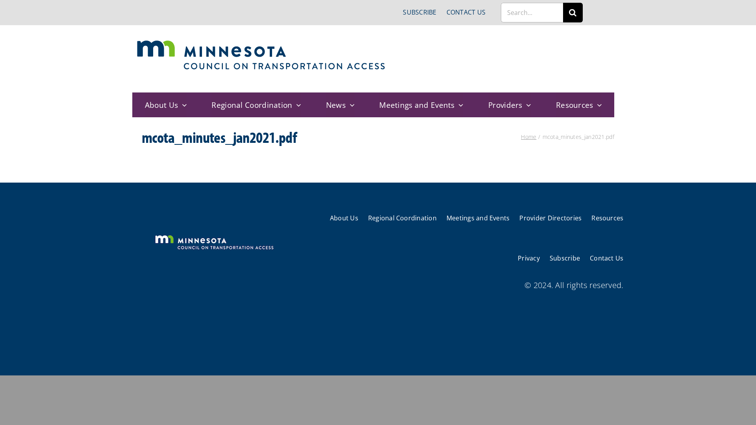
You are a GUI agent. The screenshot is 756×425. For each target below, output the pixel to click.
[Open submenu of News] (350, 104)
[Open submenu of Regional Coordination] (297, 104)
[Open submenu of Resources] (597, 104)
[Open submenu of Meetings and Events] (459, 104)
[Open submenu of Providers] (527, 104)
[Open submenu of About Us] (182, 104)
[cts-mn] (261, 43)
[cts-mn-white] (214, 236)
